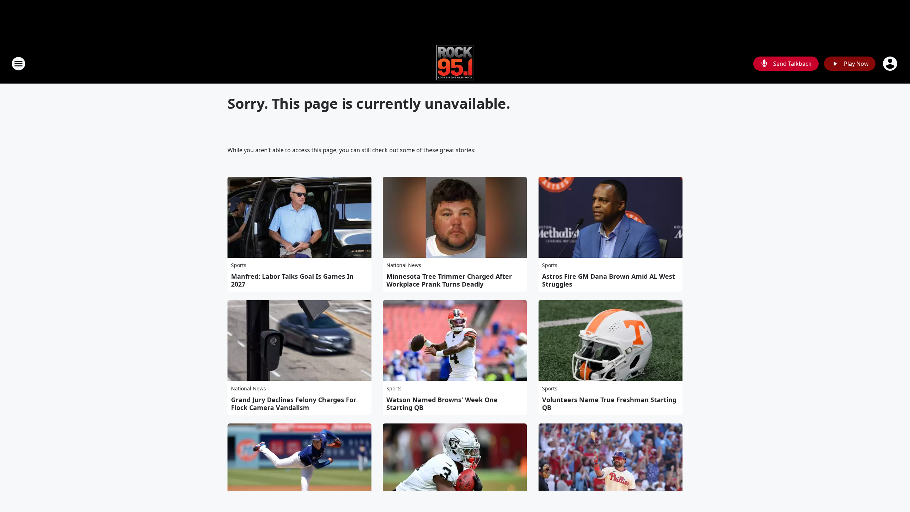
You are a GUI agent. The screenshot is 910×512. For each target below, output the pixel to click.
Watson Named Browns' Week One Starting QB (442, 403)
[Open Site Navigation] (18, 64)
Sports (238, 265)
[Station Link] (455, 63)
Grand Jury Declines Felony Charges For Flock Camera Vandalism (293, 403)
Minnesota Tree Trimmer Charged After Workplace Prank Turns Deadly (449, 280)
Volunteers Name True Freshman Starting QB (609, 403)
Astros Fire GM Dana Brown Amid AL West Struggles (608, 280)
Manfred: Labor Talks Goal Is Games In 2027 (292, 280)
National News (403, 265)
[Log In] (891, 64)
